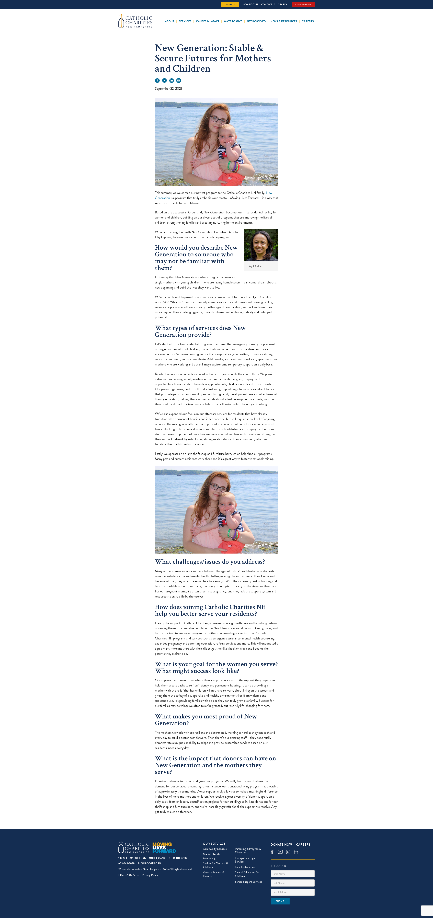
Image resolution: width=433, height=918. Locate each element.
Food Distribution (245, 867)
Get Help (230, 4)
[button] (157, 80)
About (169, 21)
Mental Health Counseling (211, 856)
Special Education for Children (247, 874)
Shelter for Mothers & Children (215, 865)
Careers (308, 21)
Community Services (215, 849)
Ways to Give (233, 21)
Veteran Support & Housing (213, 874)
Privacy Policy (150, 875)
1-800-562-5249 (250, 4)
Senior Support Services (248, 882)
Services (185, 21)
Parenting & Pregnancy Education (248, 851)
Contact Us (268, 4)
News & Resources (283, 21)
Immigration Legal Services (245, 860)
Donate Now (303, 4)
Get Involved (256, 21)
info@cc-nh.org (149, 863)
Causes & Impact (207, 21)
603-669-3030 (126, 863)
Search (283, 4)
